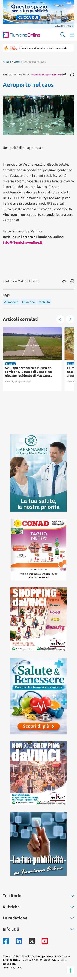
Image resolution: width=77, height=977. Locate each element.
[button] (60, 319)
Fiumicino (28, 302)
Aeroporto (11, 302)
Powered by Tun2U (12, 967)
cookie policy (9, 964)
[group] (32, 359)
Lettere (18, 61)
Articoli (7, 61)
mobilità (44, 302)
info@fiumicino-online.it (22, 242)
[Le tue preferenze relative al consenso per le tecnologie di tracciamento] (70, 970)
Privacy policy (59, 960)
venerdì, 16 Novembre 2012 (47, 74)
